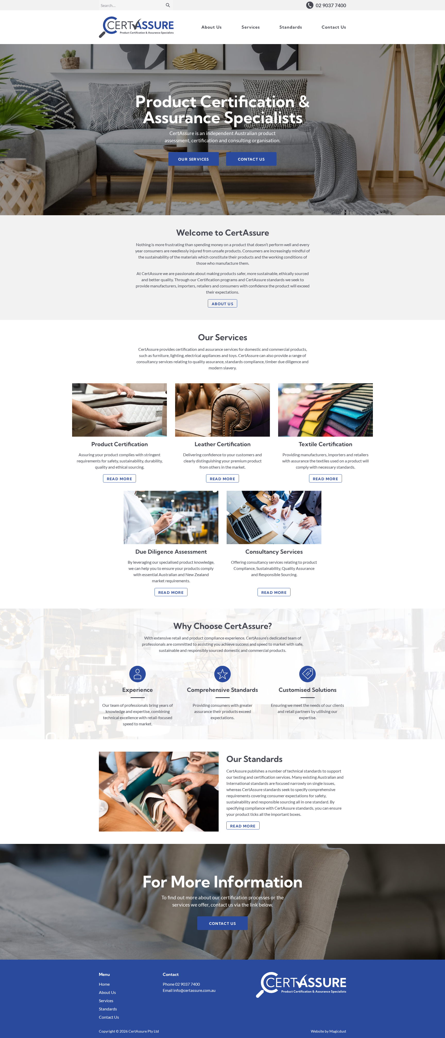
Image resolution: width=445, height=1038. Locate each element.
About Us (211, 27)
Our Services (193, 159)
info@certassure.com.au (194, 990)
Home (104, 984)
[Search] (168, 5)
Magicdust (337, 1031)
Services (251, 27)
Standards (290, 27)
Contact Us (334, 27)
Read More (119, 479)
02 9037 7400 (187, 984)
